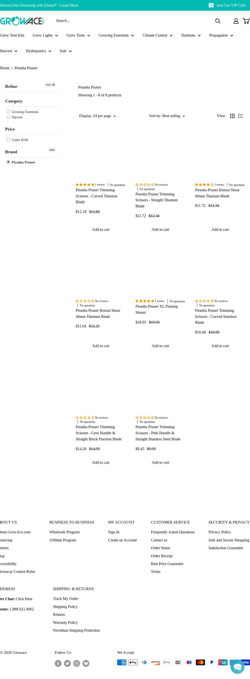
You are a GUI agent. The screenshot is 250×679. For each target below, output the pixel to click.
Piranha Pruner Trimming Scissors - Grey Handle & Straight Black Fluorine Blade (99, 433)
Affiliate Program (62, 540)
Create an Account (122, 540)
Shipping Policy (65, 607)
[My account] (236, 21)
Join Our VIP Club (231, 5)
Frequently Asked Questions (173, 532)
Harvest (6, 51)
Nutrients (188, 35)
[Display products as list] (240, 116)
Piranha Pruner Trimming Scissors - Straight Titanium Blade (156, 200)
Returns (59, 614)
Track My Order (65, 599)
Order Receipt (162, 556)
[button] (237, 666)
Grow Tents (75, 35)
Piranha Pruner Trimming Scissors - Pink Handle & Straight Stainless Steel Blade (157, 433)
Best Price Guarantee (167, 564)
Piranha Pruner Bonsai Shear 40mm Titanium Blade (98, 313)
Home (5, 68)
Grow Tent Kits (12, 35)
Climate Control (155, 35)
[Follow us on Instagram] (76, 663)
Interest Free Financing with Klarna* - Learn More (39, 5)
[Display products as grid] (232, 116)
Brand (11, 151)
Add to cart (100, 229)
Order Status (160, 548)
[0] (246, 21)
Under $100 (19, 140)
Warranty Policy (65, 622)
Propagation (218, 35)
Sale (63, 51)
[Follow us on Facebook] (58, 663)
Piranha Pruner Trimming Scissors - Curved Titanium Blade (96, 196)
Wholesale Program (64, 532)
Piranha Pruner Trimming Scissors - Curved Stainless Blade (216, 316)
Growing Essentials (114, 35)
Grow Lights (42, 35)
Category (13, 101)
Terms (155, 571)
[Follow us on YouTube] (86, 663)
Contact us (159, 540)
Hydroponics (36, 51)
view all (50, 84)
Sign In (113, 532)
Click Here (24, 599)
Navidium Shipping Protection (76, 630)
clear (52, 150)
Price (10, 129)
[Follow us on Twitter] (67, 663)
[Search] (218, 21)
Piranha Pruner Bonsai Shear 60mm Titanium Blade (217, 193)
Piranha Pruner (25, 68)
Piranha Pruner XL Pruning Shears (156, 309)
